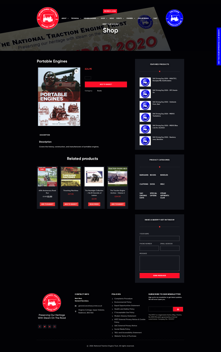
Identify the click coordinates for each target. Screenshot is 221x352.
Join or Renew (143, 18)
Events (119, 18)
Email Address (166, 244)
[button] (76, 71)
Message (143, 253)
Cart (155, 18)
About (64, 18)
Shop (103, 18)
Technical (75, 18)
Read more (94, 204)
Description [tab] (45, 135)
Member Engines (90, 18)
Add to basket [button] (47, 204)
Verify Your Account (110, 24)
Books (99, 91)
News (112, 18)
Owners (129, 18)
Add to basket (106, 84)
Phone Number (146, 244)
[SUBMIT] (178, 309)
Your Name (144, 234)
